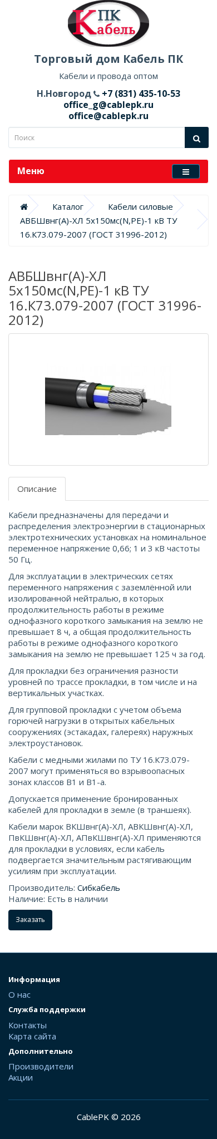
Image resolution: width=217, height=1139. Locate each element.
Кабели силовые (140, 206)
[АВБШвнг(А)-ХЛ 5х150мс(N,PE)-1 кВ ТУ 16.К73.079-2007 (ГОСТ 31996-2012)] (108, 399)
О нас (19, 994)
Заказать (30, 919)
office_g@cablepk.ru (108, 104)
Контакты (27, 1024)
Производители (40, 1066)
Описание (37, 488)
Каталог (67, 206)
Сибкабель (98, 887)
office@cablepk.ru (108, 116)
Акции (20, 1077)
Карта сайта (32, 1036)
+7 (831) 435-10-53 (140, 93)
